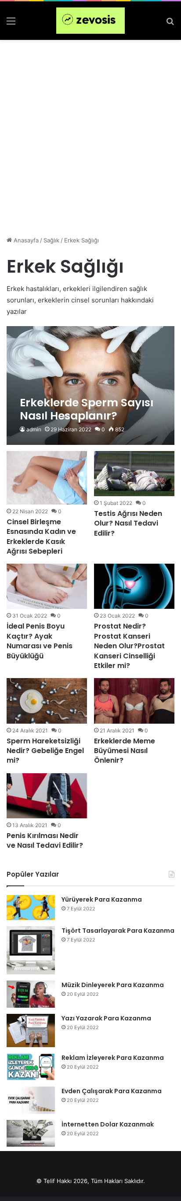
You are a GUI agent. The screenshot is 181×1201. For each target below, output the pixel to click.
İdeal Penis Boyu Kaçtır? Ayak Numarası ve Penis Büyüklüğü (39, 641)
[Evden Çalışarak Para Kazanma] (31, 1100)
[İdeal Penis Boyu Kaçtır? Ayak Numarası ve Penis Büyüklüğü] (47, 586)
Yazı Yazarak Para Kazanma (106, 1018)
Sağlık (51, 240)
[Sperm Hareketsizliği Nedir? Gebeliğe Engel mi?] (47, 700)
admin (33, 429)
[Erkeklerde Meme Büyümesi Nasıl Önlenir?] (134, 700)
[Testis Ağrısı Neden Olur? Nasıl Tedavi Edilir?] (134, 473)
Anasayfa (25, 240)
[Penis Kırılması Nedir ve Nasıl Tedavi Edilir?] (47, 795)
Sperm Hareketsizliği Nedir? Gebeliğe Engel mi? (45, 751)
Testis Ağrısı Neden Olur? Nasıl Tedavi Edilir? (128, 523)
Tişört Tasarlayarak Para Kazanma (118, 930)
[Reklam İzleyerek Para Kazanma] (31, 1066)
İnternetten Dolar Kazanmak (108, 1124)
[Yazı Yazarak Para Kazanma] (31, 1030)
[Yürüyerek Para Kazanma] (31, 907)
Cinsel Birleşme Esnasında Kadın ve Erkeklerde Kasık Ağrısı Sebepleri (41, 536)
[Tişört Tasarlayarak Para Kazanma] (31, 950)
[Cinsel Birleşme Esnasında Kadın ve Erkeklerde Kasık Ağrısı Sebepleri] (47, 478)
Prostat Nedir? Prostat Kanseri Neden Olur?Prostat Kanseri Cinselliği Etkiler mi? (129, 646)
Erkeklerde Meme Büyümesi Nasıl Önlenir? (124, 751)
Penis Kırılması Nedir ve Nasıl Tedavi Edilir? (45, 840)
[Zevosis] (90, 20)
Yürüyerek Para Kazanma (102, 899)
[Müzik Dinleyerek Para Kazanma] (31, 994)
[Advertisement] (90, 134)
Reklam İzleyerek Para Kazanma (113, 1057)
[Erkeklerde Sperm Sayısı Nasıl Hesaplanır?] (90, 385)
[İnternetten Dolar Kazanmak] (31, 1133)
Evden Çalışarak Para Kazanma (112, 1091)
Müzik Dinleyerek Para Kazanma (113, 985)
